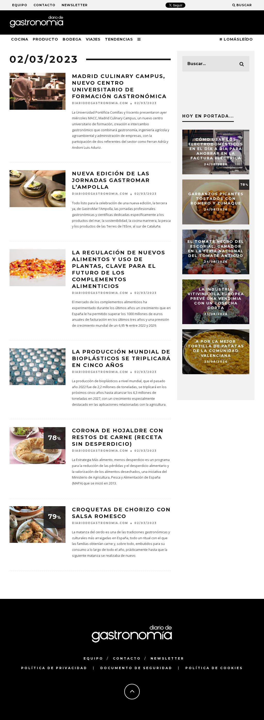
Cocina (19, 39)
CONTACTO (44, 5)
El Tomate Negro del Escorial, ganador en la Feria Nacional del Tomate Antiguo (215, 248)
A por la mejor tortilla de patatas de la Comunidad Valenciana (216, 348)
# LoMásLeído (236, 39)
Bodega (72, 39)
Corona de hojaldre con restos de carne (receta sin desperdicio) (117, 437)
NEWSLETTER (75, 5)
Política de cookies (214, 668)
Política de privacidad (54, 668)
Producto (45, 39)
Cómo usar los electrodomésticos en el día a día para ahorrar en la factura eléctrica (215, 149)
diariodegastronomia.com (100, 103)
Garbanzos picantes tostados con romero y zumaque (216, 199)
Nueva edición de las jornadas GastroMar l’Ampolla (111, 180)
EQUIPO (19, 5)
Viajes (93, 39)
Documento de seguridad (136, 668)
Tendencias (119, 39)
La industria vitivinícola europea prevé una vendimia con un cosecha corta (216, 298)
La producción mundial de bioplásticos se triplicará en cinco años (121, 358)
